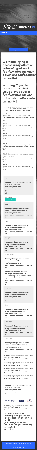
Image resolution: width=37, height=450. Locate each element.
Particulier (10, 200)
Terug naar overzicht (18, 50)
